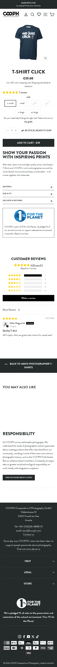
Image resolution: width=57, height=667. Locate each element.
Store (28, 584)
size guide (28, 121)
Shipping (35, 82)
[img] (10, 318)
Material (7, 186)
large (47, 103)
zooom (50, 663)
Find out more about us (28, 549)
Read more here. (21, 233)
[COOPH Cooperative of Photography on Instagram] (19, 636)
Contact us (28, 534)
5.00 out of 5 (37, 265)
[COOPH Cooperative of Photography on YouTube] (28, 636)
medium (34, 103)
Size (28, 97)
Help (28, 561)
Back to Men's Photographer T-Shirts (30, 365)
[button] (11, 92)
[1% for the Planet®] (28, 603)
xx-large (34, 112)
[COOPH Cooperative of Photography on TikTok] (37, 636)
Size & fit (7, 193)
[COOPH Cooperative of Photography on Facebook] (24, 636)
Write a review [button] (28, 298)
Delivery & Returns (12, 200)
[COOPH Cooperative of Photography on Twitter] (33, 636)
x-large (21, 112)
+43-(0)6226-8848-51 (31, 526)
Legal (28, 572)
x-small (10, 103)
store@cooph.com (31, 530)
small (22, 103)
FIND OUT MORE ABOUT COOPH (19, 477)
